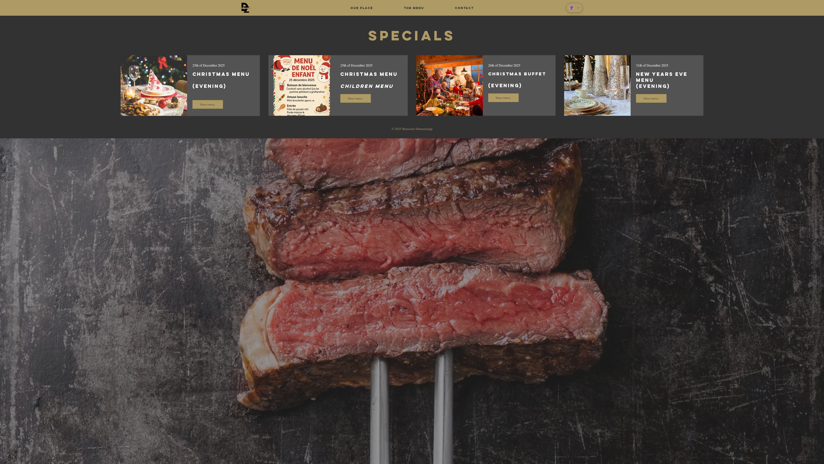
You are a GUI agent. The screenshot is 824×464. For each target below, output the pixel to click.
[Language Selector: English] (574, 8)
